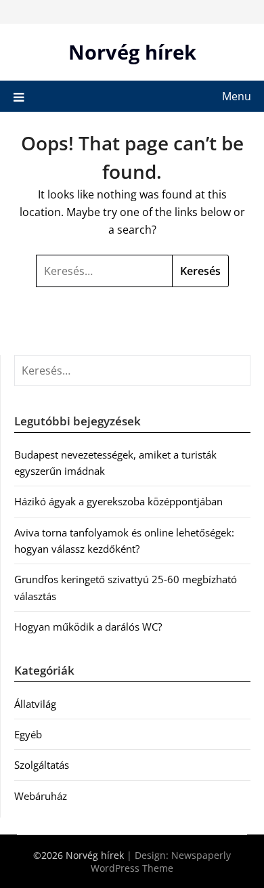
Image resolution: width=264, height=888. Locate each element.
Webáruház (40, 796)
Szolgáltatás (41, 764)
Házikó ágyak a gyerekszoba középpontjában (118, 501)
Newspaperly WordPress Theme (161, 861)
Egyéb (28, 734)
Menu (236, 96)
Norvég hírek (132, 52)
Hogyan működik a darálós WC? (88, 626)
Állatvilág (35, 704)
